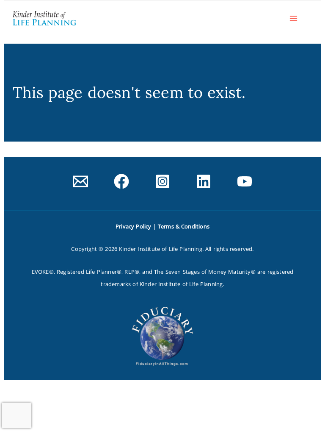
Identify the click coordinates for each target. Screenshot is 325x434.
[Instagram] (162, 181)
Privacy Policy (133, 226)
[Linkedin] (203, 181)
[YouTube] (244, 181)
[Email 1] (80, 181)
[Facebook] (121, 181)
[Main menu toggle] (294, 18)
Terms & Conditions (183, 226)
